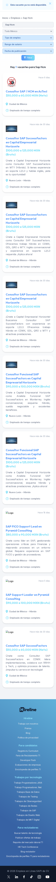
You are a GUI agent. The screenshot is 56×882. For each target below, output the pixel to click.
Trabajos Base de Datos (28, 792)
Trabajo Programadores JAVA (28, 782)
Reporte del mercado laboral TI (28, 842)
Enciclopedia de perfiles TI (28, 769)
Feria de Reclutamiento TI (28, 755)
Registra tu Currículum (28, 751)
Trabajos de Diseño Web (28, 815)
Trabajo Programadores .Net (28, 787)
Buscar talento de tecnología (28, 833)
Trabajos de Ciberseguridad (28, 801)
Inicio (5, 17)
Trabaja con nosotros (28, 723)
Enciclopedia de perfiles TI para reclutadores (28, 856)
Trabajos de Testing (28, 796)
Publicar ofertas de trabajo (28, 837)
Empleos (15, 17)
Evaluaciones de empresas (28, 765)
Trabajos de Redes (28, 806)
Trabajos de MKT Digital (28, 820)
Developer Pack (28, 760)
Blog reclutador (28, 851)
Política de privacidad (28, 737)
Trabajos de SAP (28, 810)
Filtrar (29, 57)
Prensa (28, 728)
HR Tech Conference (28, 847)
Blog (28, 733)
